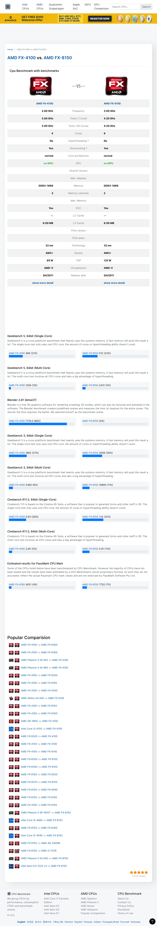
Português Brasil (111, 922)
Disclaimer (124, 909)
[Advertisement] (78, 33)
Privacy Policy (126, 905)
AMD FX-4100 (21, 57)
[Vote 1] (131, 872)
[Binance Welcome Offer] (10, 18)
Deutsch (69, 922)
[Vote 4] (142, 872)
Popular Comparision (93, 913)
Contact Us (124, 902)
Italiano (97, 922)
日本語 (30, 922)
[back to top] (152, 921)
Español (78, 922)
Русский (124, 922)
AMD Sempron (89, 909)
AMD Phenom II (90, 902)
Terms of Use (125, 913)
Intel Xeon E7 (51, 913)
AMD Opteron (89, 898)
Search (146, 6)
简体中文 (47, 922)
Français (88, 922)
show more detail (42, 282)
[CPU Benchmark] (8, 7)
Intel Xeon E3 (51, 905)
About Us (123, 898)
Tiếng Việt (58, 922)
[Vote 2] (135, 872)
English (21, 922)
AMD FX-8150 (58, 57)
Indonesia (135, 922)
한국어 (38, 922)
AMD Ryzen (87, 905)
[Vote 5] (146, 872)
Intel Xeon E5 (51, 909)
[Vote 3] (139, 872)
